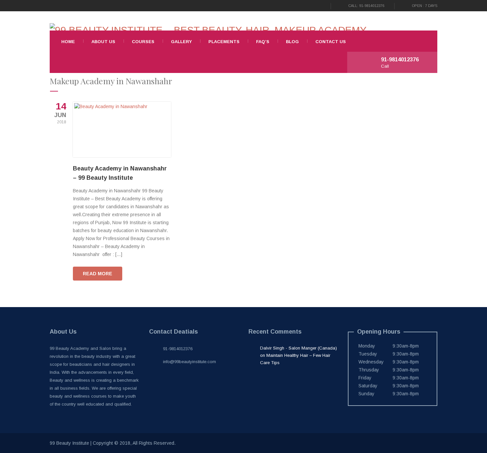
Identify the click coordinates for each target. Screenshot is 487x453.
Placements (224, 41)
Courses (143, 41)
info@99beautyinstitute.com (189, 361)
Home (68, 41)
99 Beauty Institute (69, 443)
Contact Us (330, 41)
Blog (292, 41)
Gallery (181, 41)
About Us (103, 41)
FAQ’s (262, 41)
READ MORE (97, 273)
